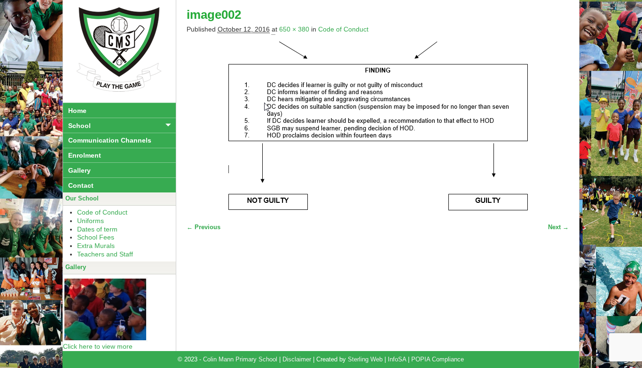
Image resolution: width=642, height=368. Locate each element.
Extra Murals (96, 245)
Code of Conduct (343, 29)
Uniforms (90, 220)
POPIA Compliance (437, 359)
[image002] (378, 123)
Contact (81, 185)
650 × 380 (294, 29)
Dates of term (97, 229)
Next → (558, 227)
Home (77, 110)
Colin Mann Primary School (240, 359)
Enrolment (84, 155)
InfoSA (397, 359)
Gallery (79, 170)
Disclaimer (296, 359)
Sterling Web (365, 359)
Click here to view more (98, 346)
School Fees (95, 237)
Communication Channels (109, 140)
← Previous (203, 227)
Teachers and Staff (105, 254)
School (79, 125)
